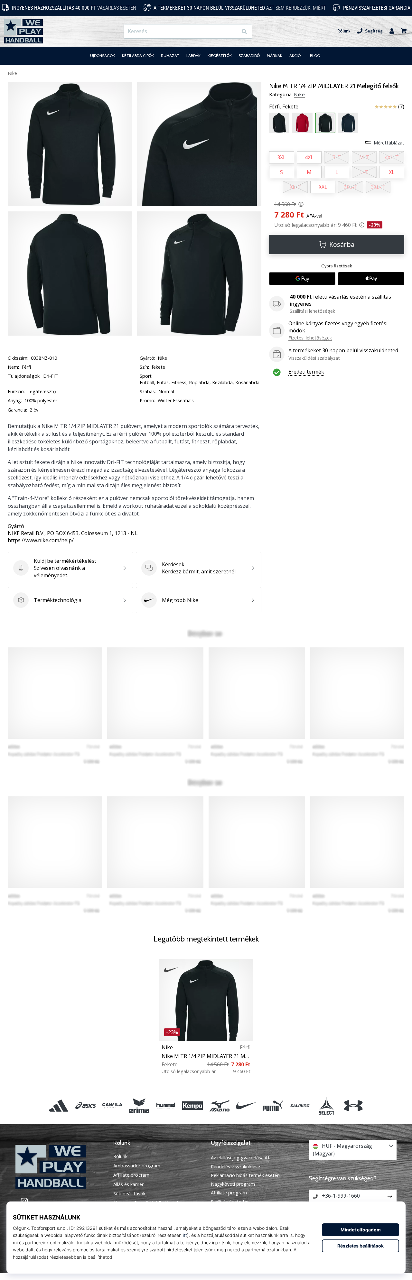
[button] (232, 31)
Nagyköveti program (233, 1184)
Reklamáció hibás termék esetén (245, 1175)
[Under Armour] (353, 1105)
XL (392, 172)
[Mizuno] (219, 1105)
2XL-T (350, 186)
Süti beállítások (129, 1194)
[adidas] (58, 1105)
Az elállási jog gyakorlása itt (240, 1158)
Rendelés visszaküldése (235, 1167)
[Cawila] (112, 1105)
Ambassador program (136, 1166)
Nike (12, 73)
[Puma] (272, 1105)
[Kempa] (192, 1105)
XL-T (295, 186)
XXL (323, 186)
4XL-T (392, 157)
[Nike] (246, 1105)
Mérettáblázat (389, 143)
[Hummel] (166, 1105)
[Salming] (299, 1105)
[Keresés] (244, 31)
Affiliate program (131, 1175)
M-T (364, 157)
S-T (336, 157)
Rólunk (344, 31)
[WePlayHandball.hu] (59, 1167)
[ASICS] (85, 1105)
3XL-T (378, 186)
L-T (364, 172)
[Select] (326, 1105)
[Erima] (139, 1105)
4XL (309, 157)
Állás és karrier (128, 1184)
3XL (281, 157)
